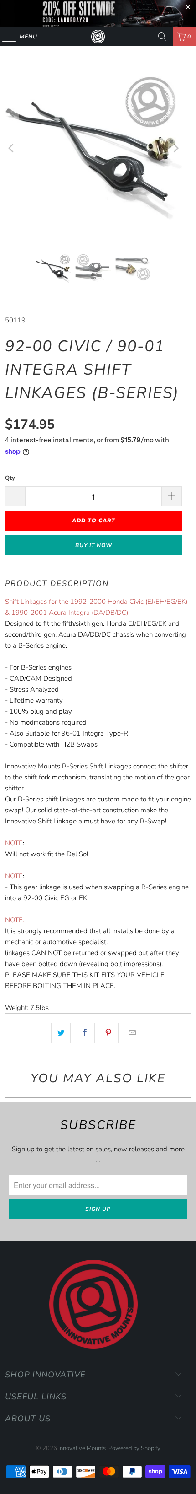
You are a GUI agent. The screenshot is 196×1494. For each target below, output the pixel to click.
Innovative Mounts (82, 1448)
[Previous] (12, 148)
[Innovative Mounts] (98, 36)
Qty (10, 478)
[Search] (162, 36)
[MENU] (5, 36)
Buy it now (93, 545)
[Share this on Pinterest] (109, 1033)
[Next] (175, 148)
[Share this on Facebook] (84, 1033)
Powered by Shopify (134, 1448)
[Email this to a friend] (132, 1033)
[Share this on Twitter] (61, 1033)
